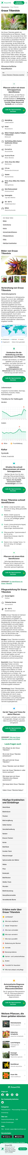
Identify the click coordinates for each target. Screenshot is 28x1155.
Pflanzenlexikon (5, 7)
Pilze (4, 869)
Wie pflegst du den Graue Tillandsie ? (11, 749)
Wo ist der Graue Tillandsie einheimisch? (12, 755)
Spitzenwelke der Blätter (10, 860)
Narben (4, 833)
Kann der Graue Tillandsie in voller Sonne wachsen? (14, 771)
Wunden (5, 886)
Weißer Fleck (6, 882)
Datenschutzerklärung (7, 1119)
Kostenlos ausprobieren (19, 2)
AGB (16, 1119)
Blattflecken (6, 877)
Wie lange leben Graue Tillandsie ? (13, 785)
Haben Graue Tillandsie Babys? (13, 790)
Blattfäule (5, 847)
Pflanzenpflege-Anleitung (19, 1109)
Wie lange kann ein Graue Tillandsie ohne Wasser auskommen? (11, 778)
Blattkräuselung (7, 891)
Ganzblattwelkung (8, 829)
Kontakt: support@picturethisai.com (15, 1129)
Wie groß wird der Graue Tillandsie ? (11, 761)
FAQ (2, 1129)
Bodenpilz (5, 873)
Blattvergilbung (7, 820)
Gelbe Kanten (7, 825)
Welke (4, 864)
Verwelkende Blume (9, 899)
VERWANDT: (12, 582)
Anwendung (4, 1112)
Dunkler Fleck (7, 851)
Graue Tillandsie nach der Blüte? (13, 766)
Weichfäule (6, 807)
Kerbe (4, 842)
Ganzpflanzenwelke (9, 895)
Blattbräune (6, 811)
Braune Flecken (7, 838)
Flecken (5, 816)
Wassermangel (7, 855)
